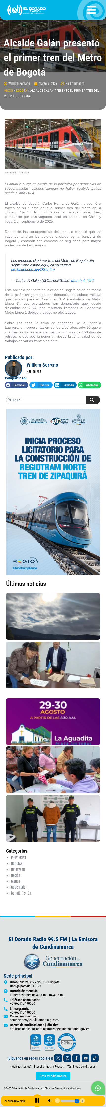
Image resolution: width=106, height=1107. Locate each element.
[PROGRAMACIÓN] (6, 1101)
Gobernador (19, 886)
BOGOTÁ (21, 90)
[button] (16, 385)
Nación (15, 875)
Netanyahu (18, 869)
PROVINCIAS (18, 857)
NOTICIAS (16, 863)
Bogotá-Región (21, 892)
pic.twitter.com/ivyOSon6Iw (33, 269)
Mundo (15, 881)
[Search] (93, 400)
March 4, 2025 (82, 280)
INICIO (8, 90)
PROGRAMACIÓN (16, 1101)
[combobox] (46, 400)
